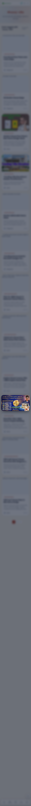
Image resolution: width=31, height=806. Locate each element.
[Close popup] (27, 397)
